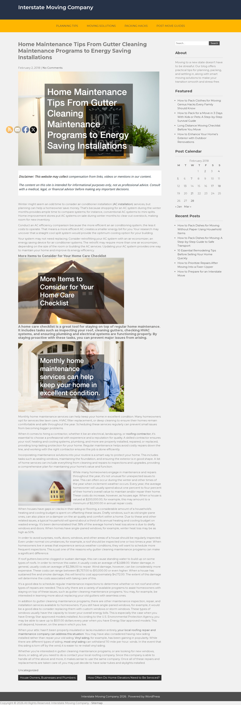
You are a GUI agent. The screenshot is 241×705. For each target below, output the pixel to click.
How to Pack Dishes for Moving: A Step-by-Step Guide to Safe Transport (199, 241)
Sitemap (97, 703)
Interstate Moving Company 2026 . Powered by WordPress (120, 696)
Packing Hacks (136, 25)
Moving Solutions (101, 25)
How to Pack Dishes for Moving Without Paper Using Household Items (199, 229)
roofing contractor (138, 433)
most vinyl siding (74, 641)
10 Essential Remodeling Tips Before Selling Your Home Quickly (196, 254)
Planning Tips (67, 25)
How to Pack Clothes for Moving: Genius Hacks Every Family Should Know (199, 104)
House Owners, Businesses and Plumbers (48, 677)
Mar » (187, 206)
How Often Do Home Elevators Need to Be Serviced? (124, 677)
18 (219, 186)
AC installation (122, 204)
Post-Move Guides (170, 25)
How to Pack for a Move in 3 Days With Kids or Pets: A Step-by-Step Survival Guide (199, 116)
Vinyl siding (82, 637)
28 (192, 200)
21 (192, 193)
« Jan (178, 206)
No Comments (52, 67)
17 (212, 186)
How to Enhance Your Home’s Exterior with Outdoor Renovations (197, 138)
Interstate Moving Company (55, 7)
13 (185, 186)
